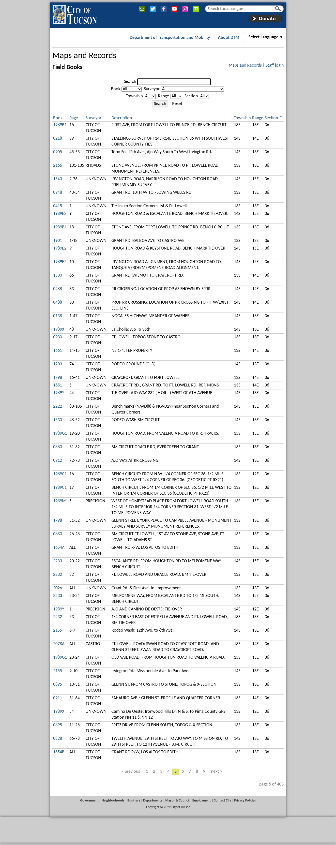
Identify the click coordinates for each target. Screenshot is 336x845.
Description (121, 118)
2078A (58, 644)
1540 (57, 179)
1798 (57, 378)
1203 (57, 364)
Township (134, 96)
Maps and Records (84, 56)
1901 (57, 241)
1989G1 (60, 433)
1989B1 (60, 125)
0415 (57, 206)
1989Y (58, 393)
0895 (57, 684)
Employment (201, 800)
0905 (57, 152)
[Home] (74, 13)
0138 (57, 316)
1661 (57, 351)
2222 (57, 406)
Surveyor (152, 89)
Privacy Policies (245, 800)
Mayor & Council (177, 800)
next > (216, 772)
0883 (57, 447)
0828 (57, 739)
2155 (57, 630)
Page (73, 118)
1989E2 (59, 214)
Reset (177, 104)
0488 (57, 289)
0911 (57, 698)
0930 (57, 337)
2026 (57, 588)
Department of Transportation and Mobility (170, 38)
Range (163, 96)
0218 (57, 138)
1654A (58, 548)
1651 (57, 385)
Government (89, 800)
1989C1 (60, 474)
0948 (57, 193)
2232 (57, 575)
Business (133, 800)
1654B (58, 752)
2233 (57, 561)
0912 (57, 461)
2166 (57, 165)
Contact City (222, 800)
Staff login (275, 65)
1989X (58, 329)
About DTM (228, 38)
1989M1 (60, 501)
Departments (152, 800)
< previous (131, 772)
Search (130, 82)
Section (191, 96)
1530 (57, 275)
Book (115, 89)
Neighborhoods (113, 800)
